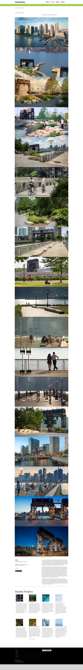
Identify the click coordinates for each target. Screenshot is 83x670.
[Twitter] (17, 571)
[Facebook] (16, 571)
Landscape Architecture (21, 565)
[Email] (21, 571)
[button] (66, 2)
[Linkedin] (19, 571)
